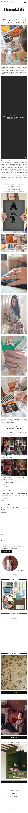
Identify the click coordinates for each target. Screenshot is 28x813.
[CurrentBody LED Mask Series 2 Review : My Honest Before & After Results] (7, 467)
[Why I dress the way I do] (7, 446)
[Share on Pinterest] (10, 490)
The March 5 (20, 455)
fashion (16, 16)
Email (3, 535)
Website (3, 540)
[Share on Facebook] (6, 490)
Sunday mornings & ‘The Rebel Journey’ (14, 21)
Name (3, 529)
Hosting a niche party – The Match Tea (20, 479)
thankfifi (15, 810)
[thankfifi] (14, 7)
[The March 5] (20, 446)
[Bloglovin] (18, 428)
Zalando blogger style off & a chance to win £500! (7, 497)
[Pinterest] (7, 2)
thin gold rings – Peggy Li (14, 186)
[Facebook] (10, 2)
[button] (26, 2)
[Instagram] (4, 2)
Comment (4, 512)
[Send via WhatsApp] (12, 490)
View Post (14, 596)
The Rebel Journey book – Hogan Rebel (14, 191)
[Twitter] (2, 2)
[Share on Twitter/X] (8, 490)
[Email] (12, 2)
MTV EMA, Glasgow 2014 (21, 495)
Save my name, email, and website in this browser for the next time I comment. (12, 547)
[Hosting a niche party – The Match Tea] (20, 467)
